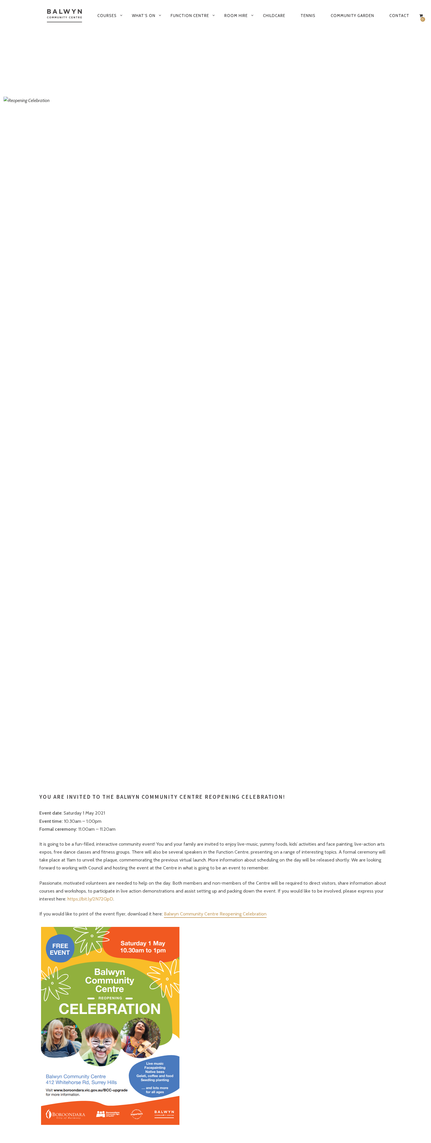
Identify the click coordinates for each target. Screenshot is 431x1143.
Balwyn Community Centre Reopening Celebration (215, 914)
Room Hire (236, 15)
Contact (399, 15)
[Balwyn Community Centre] (64, 16)
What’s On (143, 15)
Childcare (274, 15)
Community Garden (352, 15)
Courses (107, 15)
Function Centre (190, 15)
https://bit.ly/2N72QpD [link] (90, 899)
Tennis (308, 15)
